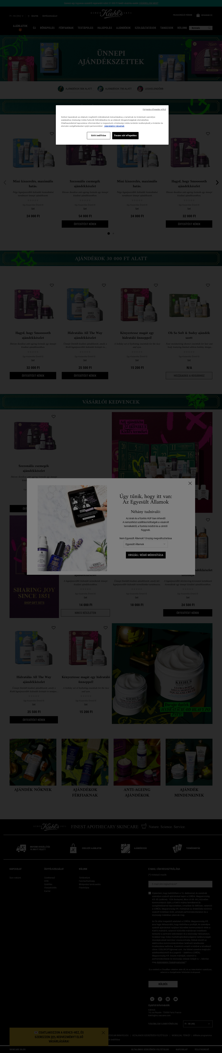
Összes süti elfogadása (125, 135)
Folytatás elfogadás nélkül (154, 109)
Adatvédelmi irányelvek (114, 126)
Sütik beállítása (98, 135)
